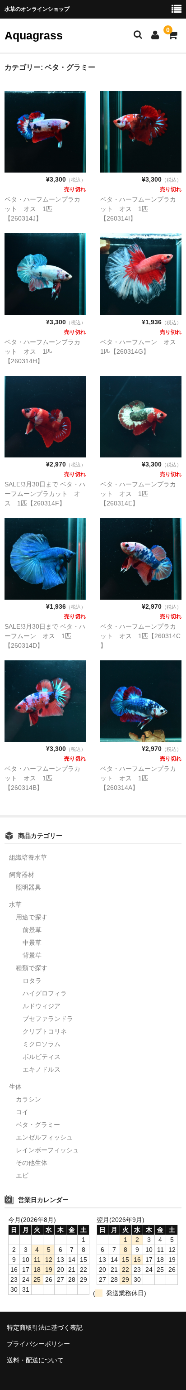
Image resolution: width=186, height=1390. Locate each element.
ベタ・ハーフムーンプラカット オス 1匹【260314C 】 (140, 636)
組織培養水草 (28, 857)
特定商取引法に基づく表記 (45, 1327)
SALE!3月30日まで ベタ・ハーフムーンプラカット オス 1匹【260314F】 (45, 494)
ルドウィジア (41, 1006)
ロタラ (32, 980)
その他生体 (31, 1162)
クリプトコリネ (45, 1031)
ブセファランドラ (48, 1018)
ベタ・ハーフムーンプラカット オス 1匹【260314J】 (42, 209)
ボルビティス (41, 1056)
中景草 (32, 942)
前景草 (32, 929)
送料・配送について (35, 1360)
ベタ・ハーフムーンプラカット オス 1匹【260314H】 (42, 351)
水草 (15, 904)
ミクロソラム (41, 1044)
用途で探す (31, 917)
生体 (15, 1086)
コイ (22, 1112)
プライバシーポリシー (38, 1343)
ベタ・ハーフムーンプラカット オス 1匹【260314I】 (138, 209)
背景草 (32, 955)
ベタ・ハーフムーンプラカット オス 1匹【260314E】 (138, 494)
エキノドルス (41, 1069)
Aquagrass (34, 35)
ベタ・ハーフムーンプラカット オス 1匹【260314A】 (138, 778)
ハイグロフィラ (45, 993)
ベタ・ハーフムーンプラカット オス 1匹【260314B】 (42, 778)
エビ (22, 1175)
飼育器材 (21, 874)
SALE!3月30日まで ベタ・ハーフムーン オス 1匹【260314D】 (45, 636)
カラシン (28, 1099)
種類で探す (31, 968)
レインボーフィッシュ (47, 1150)
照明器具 (28, 887)
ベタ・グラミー (38, 1124)
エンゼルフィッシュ (44, 1137)
